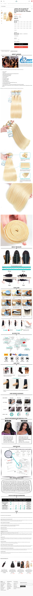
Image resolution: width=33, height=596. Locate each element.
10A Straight (4, 3)
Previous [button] (1, 10)
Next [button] (1, 23)
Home (1, 3)
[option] (8, 16)
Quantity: (15, 38)
